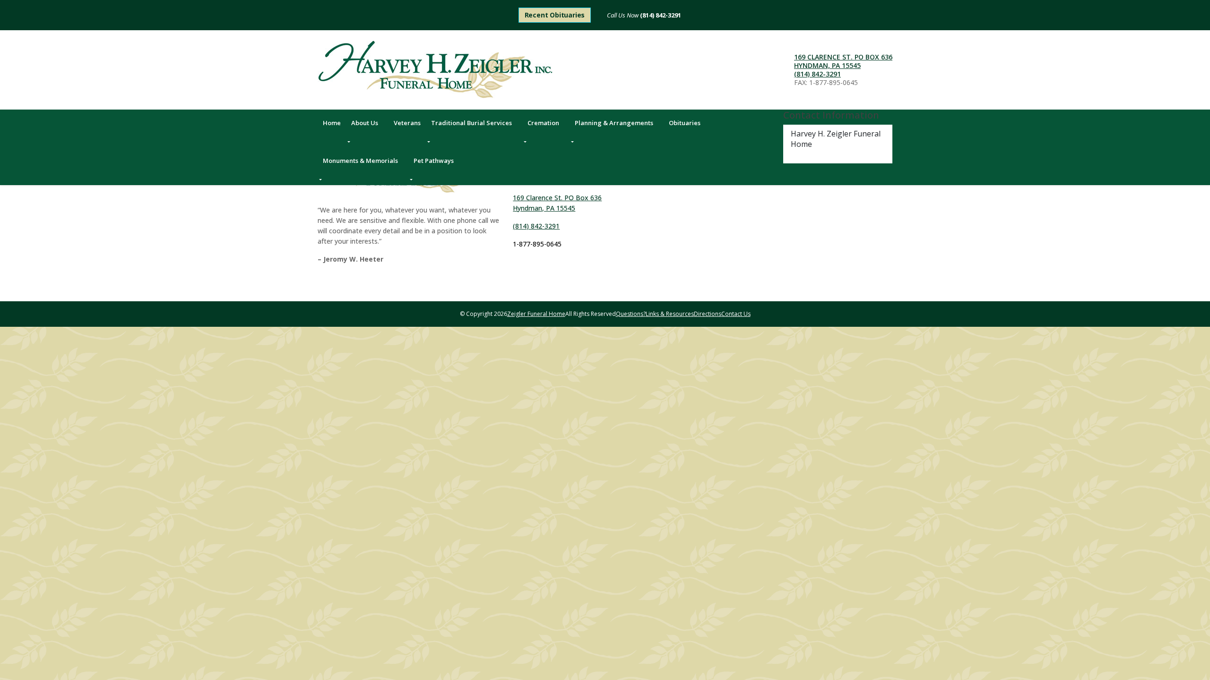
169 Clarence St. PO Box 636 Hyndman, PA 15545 (843, 61)
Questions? (631, 314)
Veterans (407, 123)
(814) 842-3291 (660, 15)
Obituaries (684, 123)
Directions (707, 314)
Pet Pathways (434, 160)
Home (332, 123)
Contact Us (736, 314)
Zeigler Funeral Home (536, 314)
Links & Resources (670, 314)
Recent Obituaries (555, 14)
